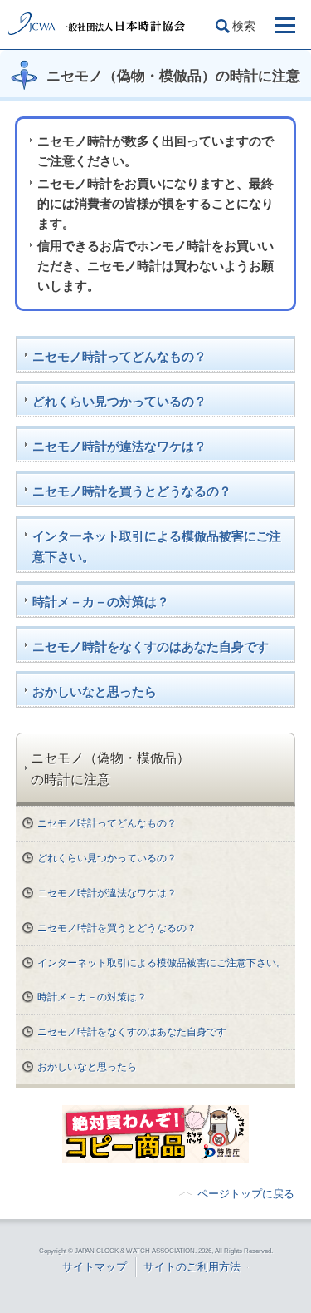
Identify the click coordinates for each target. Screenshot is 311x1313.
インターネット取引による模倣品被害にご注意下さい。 (156, 546)
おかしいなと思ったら (94, 691)
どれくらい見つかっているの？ (119, 401)
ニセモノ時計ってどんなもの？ (119, 356)
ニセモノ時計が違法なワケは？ (119, 446)
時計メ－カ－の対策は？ (100, 602)
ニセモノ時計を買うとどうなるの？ (131, 491)
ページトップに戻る (245, 1193)
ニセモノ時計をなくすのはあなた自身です (150, 646)
